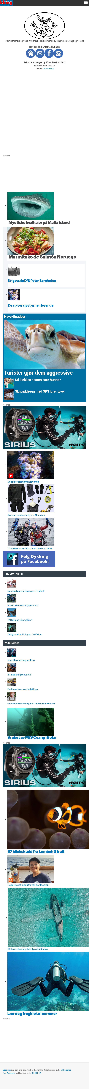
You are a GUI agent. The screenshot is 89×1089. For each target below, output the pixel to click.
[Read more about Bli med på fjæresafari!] (11, 667)
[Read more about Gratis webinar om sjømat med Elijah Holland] (11, 696)
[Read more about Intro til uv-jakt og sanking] (11, 652)
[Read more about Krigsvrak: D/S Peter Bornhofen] (14, 269)
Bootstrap (7, 1070)
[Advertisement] (44, 173)
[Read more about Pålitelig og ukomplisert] (11, 612)
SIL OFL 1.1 (36, 1073)
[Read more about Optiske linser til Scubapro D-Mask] (11, 583)
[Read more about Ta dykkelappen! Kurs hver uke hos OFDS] (31, 531)
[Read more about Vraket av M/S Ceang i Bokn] (30, 721)
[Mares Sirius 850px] (44, 427)
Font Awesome (9, 1073)
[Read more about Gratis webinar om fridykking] (11, 681)
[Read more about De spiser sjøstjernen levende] (14, 294)
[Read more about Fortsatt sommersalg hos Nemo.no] (31, 498)
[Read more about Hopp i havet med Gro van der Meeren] (30, 869)
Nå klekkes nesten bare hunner (38, 380)
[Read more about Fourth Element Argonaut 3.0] (11, 598)
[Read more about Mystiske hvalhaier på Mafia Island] (30, 205)
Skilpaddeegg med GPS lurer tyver (40, 391)
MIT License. (66, 1070)
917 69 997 (48, 68)
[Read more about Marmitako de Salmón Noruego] (30, 240)
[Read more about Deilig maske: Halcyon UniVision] (11, 627)
